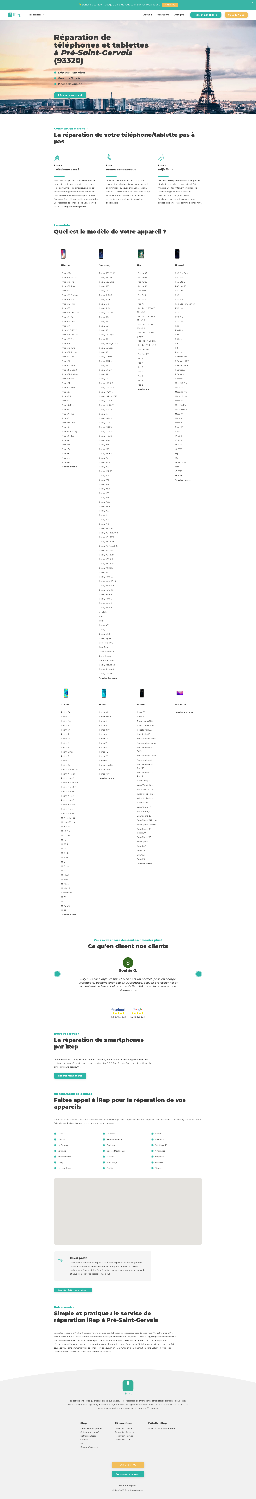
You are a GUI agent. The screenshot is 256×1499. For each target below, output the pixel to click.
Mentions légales (127, 1485)
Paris (60, 1134)
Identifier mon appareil (91, 1428)
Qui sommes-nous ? (89, 1432)
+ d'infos (170, 4)
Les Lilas (159, 1162)
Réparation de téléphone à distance (73, 1290)
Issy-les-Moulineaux (116, 1151)
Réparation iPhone (123, 1428)
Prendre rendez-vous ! (128, 1474)
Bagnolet (159, 1156)
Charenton (160, 1139)
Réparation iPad (122, 1439)
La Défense (63, 1145)
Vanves (158, 1168)
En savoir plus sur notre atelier (162, 1428)
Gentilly (61, 1139)
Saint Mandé (161, 1145)
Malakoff (111, 1156)
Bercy (60, 1162)
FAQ (82, 1443)
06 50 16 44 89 (236, 15)
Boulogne (111, 1145)
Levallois (111, 1134)
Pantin (110, 1168)
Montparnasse (64, 1156)
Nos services (35, 14)
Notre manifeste (88, 1436)
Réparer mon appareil (206, 15)
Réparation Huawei (124, 1436)
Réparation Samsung (125, 1432)
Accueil (147, 14)
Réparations (162, 14)
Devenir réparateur (89, 1447)
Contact (84, 1439)
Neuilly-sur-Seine (114, 1139)
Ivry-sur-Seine (64, 1168)
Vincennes (160, 1151)
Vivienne (62, 1151)
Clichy (158, 1134)
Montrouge (112, 1162)
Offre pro (178, 14)
